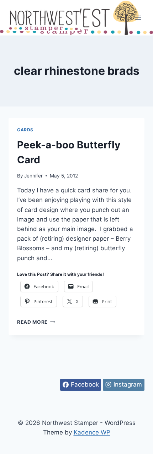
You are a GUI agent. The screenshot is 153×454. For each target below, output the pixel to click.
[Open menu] (137, 17)
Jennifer (33, 176)
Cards (25, 129)
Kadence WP (92, 432)
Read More (36, 322)
